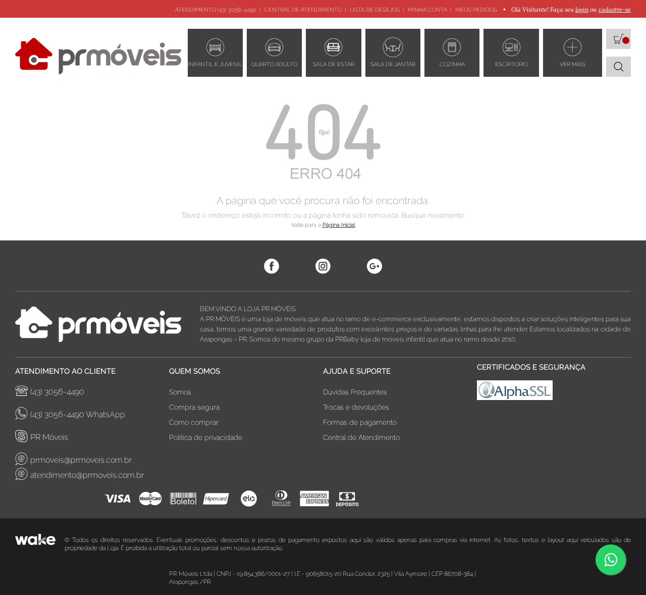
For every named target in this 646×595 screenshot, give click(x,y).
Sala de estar (333, 64)
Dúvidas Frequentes (355, 392)
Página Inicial (338, 225)
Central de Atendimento (303, 10)
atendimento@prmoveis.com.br (87, 475)
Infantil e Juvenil (215, 64)
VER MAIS (572, 64)
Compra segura (194, 407)
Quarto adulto (274, 64)
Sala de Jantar (392, 64)
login (581, 9)
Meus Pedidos (476, 10)
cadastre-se (615, 9)
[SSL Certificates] (554, 392)
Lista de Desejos (375, 10)
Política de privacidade (205, 437)
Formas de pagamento (360, 422)
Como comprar (194, 422)
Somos (180, 392)
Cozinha (452, 64)
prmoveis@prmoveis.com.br (81, 460)
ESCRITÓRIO (511, 64)
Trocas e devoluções (356, 407)
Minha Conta (427, 10)
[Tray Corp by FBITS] (40, 544)
